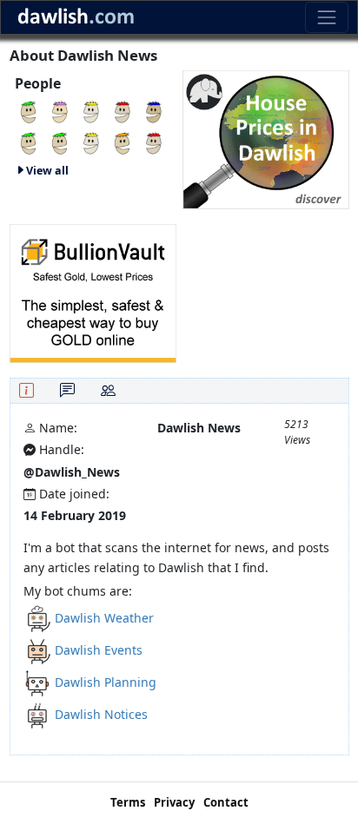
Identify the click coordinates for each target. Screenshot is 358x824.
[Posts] (67, 390)
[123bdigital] (60, 110)
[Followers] (108, 390)
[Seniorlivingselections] (29, 142)
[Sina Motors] (122, 142)
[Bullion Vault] (93, 292)
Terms (127, 802)
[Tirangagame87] (91, 110)
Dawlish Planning (105, 682)
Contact (226, 802)
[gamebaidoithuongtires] (122, 110)
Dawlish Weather (104, 618)
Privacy (174, 802)
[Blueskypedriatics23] (154, 142)
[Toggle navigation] (326, 17)
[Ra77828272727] (91, 142)
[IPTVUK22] (60, 142)
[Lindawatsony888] (154, 110)
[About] (26, 390)
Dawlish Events (99, 650)
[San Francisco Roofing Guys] (29, 110)
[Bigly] (265, 138)
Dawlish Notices (101, 714)
